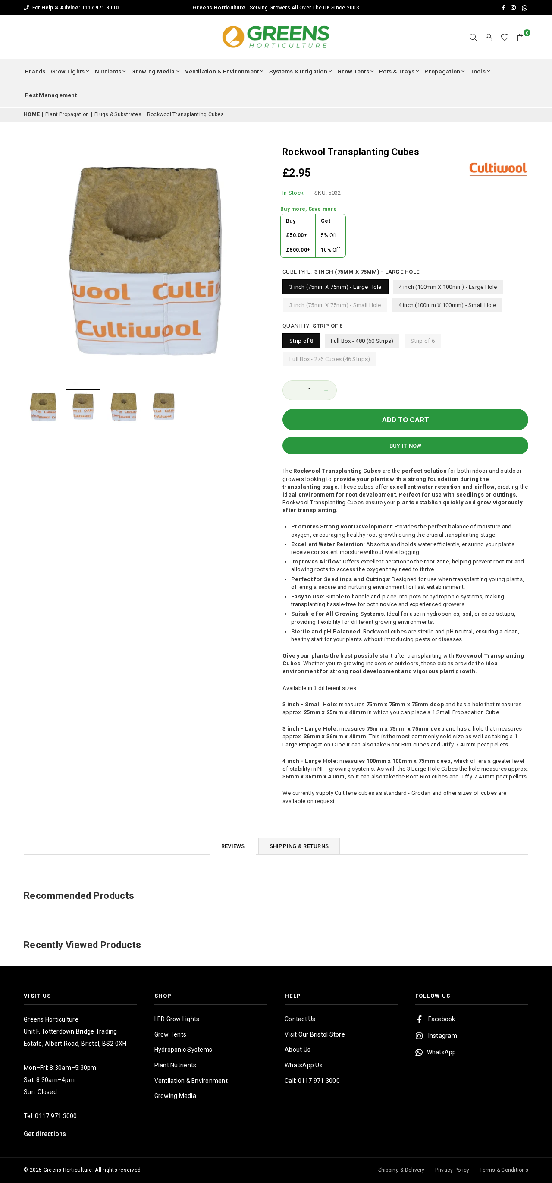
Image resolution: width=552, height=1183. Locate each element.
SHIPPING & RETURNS (299, 846)
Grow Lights (68, 71)
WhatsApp (441, 1052)
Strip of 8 (301, 341)
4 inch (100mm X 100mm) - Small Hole (447, 305)
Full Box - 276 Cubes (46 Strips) (329, 359)
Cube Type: (350, 272)
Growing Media (153, 71)
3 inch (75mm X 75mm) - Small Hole (335, 305)
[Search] (473, 37)
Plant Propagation (67, 114)
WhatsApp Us (304, 1065)
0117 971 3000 (56, 1116)
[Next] (257, 261)
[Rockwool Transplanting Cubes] (43, 406)
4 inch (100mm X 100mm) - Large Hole (448, 287)
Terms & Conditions (504, 1170)
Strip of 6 (423, 341)
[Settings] (489, 37)
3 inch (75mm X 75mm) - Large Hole (335, 287)
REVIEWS (233, 846)
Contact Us (300, 1018)
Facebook (441, 1018)
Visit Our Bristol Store (315, 1034)
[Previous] (35, 261)
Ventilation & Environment (222, 71)
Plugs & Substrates (117, 114)
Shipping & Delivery (401, 1170)
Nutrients (108, 71)
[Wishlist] (505, 37)
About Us (297, 1049)
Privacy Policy (452, 1170)
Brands (35, 71)
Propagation (442, 71)
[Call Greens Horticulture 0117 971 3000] (276, 7)
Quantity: (312, 326)
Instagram (442, 1035)
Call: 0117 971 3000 (312, 1080)
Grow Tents (353, 71)
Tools (478, 71)
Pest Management (51, 95)
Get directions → (49, 1133)
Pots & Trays (396, 71)
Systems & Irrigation (298, 71)
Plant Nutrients (175, 1065)
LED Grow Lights (177, 1018)
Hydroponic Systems (183, 1049)
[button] (520, 37)
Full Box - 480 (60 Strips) (362, 341)
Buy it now (405, 446)
